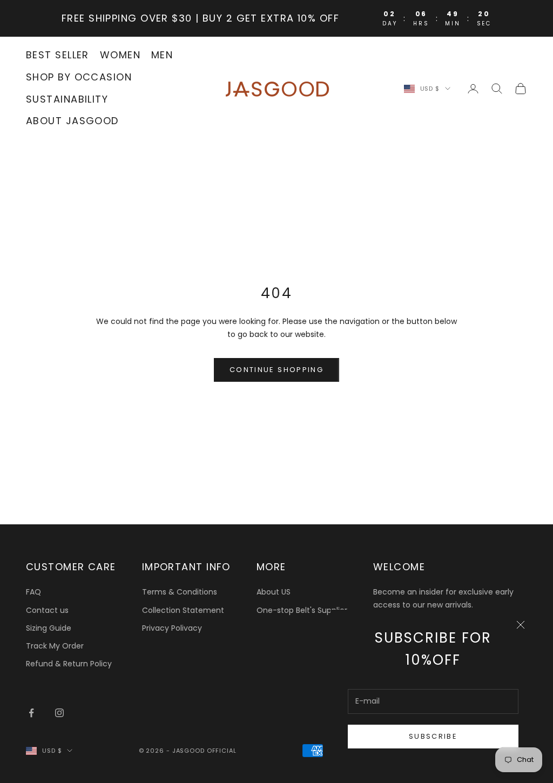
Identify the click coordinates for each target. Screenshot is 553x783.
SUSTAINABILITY (67, 99)
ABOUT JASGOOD (72, 120)
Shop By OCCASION (79, 77)
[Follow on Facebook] (31, 712)
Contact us (47, 610)
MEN (162, 55)
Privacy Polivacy (172, 628)
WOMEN (120, 55)
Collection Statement (183, 610)
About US (274, 591)
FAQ (33, 591)
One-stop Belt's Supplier (302, 610)
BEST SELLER (57, 55)
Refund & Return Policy (69, 663)
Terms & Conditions (179, 591)
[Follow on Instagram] (59, 712)
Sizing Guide (48, 628)
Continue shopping (276, 369)
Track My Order (55, 645)
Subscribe (433, 736)
